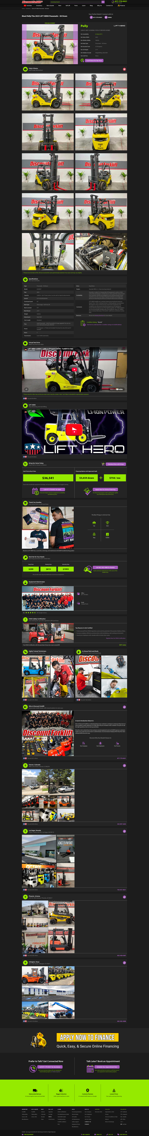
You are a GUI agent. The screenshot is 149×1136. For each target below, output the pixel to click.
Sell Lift (68, 5)
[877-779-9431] (124, 707)
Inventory (39, 5)
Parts (76, 5)
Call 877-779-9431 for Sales (52, 489)
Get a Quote (50, 5)
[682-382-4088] (124, 962)
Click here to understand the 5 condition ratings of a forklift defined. (104, 324)
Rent (59, 5)
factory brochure (99, 315)
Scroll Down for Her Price (94, 60)
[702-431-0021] (124, 831)
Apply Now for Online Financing (105, 489)
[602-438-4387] (124, 897)
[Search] (103, 2)
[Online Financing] (74, 1040)
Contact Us (109, 5)
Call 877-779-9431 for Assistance (50, 1067)
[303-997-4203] (124, 765)
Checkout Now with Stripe (116, 464)
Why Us (99, 5)
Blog (91, 5)
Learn (84, 5)
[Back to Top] (126, 1132)
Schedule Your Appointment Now (107, 1067)
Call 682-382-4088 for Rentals (105, 567)
